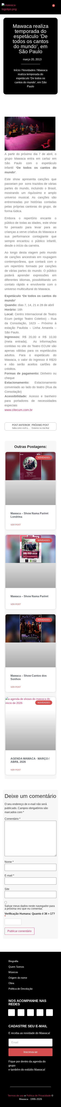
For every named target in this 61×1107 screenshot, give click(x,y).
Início (17, 70)
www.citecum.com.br (19, 410)
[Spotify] (40, 1012)
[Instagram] (11, 1012)
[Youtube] (49, 1012)
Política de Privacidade (38, 1095)
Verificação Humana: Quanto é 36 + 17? (30, 915)
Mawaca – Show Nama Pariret (29, 596)
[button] (30, 7)
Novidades (28, 70)
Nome (9, 862)
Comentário (12, 818)
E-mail (9, 875)
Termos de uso (16, 1095)
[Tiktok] (21, 1012)
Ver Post (16, 525)
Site (7, 889)
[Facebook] (30, 1012)
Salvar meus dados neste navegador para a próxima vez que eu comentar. (30, 907)
